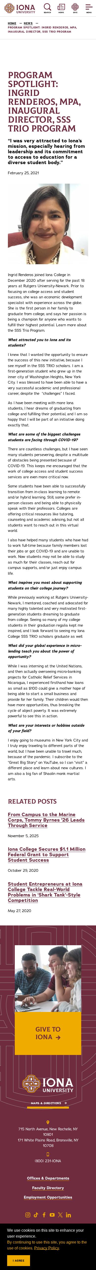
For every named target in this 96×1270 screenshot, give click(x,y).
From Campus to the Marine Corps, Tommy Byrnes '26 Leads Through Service (46, 820)
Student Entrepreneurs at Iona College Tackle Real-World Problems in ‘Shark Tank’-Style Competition (45, 892)
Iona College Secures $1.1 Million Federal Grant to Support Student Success (46, 854)
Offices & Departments (48, 1178)
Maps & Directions (46, 1103)
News (28, 23)
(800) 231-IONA (48, 1161)
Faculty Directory (48, 1187)
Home (12, 23)
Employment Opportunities (48, 1197)
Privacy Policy (46, 1248)
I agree (19, 1261)
